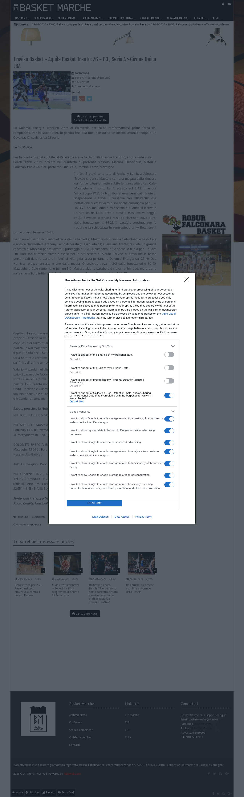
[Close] (188, 280)
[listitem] (122, 346)
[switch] (169, 354)
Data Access (122, 516)
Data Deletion (100, 516)
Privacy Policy (143, 516)
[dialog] (122, 398)
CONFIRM (94, 503)
